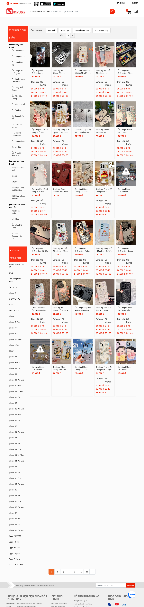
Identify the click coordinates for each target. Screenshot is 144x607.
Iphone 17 (13, 512)
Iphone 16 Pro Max (16, 507)
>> (93, 571)
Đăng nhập (121, 3)
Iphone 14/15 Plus (16, 455)
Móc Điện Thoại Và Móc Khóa (18, 188)
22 (87, 571)
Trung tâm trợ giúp (80, 601)
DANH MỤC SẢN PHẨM (41, 12)
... (81, 571)
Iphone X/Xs (14, 345)
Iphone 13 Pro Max (16, 431)
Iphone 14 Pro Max (16, 460)
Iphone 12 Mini (15, 385)
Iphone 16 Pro (14, 495)
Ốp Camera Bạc (18, 50)
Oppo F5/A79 (14, 559)
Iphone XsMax (14, 362)
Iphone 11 (13, 374)
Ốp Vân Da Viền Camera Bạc (18, 80)
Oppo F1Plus (14, 541)
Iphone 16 (13, 489)
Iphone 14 (13, 437)
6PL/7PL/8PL (14, 298)
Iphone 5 (12, 293)
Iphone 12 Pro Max (16, 408)
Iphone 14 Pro (14, 443)
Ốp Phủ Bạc (16, 110)
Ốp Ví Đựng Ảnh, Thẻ (16, 154)
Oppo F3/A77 (14, 547)
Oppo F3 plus (14, 553)
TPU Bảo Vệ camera (17, 125)
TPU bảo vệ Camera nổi (16, 134)
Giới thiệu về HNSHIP (59, 603)
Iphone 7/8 (13, 327)
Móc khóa (15, 219)
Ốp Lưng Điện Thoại (16, 46)
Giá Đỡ (14, 176)
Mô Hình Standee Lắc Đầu (17, 236)
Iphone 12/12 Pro (16, 391)
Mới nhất (51, 30)
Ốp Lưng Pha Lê (18, 56)
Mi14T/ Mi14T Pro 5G (16, 265)
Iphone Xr (13, 356)
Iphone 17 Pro (14, 518)
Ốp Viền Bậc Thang (17, 97)
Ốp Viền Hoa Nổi (18, 104)
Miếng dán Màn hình (18, 168)
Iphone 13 (13, 426)
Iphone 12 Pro (14, 397)
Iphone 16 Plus (15, 501)
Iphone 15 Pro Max (16, 484)
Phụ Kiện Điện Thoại (16, 162)
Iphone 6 (12, 316)
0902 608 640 (25, 3)
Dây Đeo (15, 181)
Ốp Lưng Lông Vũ (17, 63)
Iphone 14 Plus (15, 449)
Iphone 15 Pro (14, 472)
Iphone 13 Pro (14, 420)
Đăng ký (135, 3)
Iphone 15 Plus (15, 478)
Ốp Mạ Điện (16, 147)
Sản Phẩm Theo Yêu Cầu (17, 206)
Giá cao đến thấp (101, 30)
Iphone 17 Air (14, 524)
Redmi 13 (13, 287)
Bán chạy (65, 30)
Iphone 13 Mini (15, 414)
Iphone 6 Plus (14, 322)
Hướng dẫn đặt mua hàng (83, 604)
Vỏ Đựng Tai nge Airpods (18, 197)
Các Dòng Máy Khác (15, 280)
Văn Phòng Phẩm (16, 212)
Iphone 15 (13, 466)
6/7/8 (11, 272)
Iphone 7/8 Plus (15, 339)
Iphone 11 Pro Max (16, 379)
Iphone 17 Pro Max (16, 530)
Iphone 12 (13, 403)
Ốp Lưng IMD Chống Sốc (17, 72)
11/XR (11, 350)
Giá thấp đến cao (82, 30)
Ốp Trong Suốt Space (17, 88)
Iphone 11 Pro (14, 368)
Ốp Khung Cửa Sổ (18, 117)
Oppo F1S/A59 (15, 536)
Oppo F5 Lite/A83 (16, 565)
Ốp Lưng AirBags (18, 141)
